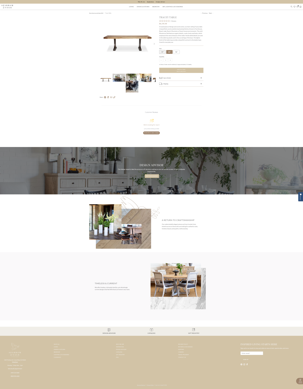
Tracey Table (108, 13)
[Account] (300, 7)
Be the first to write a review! (151, 133)
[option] (128, 44)
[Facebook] (247, 364)
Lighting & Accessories (61, 354)
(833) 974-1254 (15, 376)
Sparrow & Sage (159, 385)
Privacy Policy (150, 385)
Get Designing (152, 176)
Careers (181, 352)
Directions (15, 362)
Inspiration (150, 2)
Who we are (120, 344)
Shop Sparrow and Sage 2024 (96, 13)
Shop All (57, 344)
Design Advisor (160, 2)
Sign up (245, 359)
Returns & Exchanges (185, 346)
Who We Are (141, 2)
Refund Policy (183, 344)
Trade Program (183, 354)
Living (131, 6)
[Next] (154, 43)
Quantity (161, 56)
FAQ (117, 357)
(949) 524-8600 (15, 372)
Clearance (57, 357)
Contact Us (182, 357)
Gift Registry (120, 354)
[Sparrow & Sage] (7, 6)
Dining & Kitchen (143, 6)
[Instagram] (244, 364)
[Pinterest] (241, 364)
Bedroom (155, 6)
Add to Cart (181, 69)
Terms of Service (141, 385)
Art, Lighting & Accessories (173, 6)
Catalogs (119, 352)
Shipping (181, 349)
